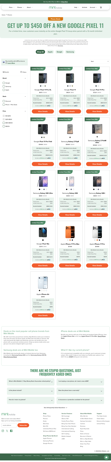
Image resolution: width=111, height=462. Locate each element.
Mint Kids (46, 423)
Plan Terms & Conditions (17, 455)
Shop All (40, 52)
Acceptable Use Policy (47, 455)
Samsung (70, 52)
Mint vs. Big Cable (85, 441)
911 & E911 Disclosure (77, 455)
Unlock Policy (101, 423)
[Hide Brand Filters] (25, 78)
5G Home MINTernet (49, 431)
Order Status (100, 418)
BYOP (71, 357)
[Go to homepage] (55, 7)
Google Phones (47, 443)
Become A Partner (85, 436)
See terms (60, 45)
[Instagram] (2, 430)
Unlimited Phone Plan (49, 429)
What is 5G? (65, 418)
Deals (44, 421)
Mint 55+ (45, 426)
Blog (81, 446)
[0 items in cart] (101, 7)
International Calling (68, 429)
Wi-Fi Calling (65, 434)
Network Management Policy (91, 455)
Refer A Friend (84, 434)
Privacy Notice (28, 455)
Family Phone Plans (67, 421)
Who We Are (84, 416)
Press (81, 431)
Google (59, 52)
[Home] (8, 415)
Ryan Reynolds (84, 429)
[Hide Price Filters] (25, 111)
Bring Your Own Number (69, 426)
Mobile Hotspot (66, 436)
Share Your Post (85, 444)
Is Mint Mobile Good (86, 418)
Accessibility (57, 455)
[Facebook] (11, 430)
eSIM (63, 439)
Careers (82, 423)
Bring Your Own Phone (68, 423)
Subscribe (23, 425)
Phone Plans (47, 416)
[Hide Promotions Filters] (25, 96)
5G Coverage (66, 416)
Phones (9, 15)
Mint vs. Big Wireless (86, 439)
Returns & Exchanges (103, 421)
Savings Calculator (85, 421)
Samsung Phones (48, 441)
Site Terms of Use (66, 455)
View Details (43, 111)
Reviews (82, 426)
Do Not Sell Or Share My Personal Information (55, 458)
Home (3, 15)
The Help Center (102, 416)
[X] (7, 430)
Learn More (11, 63)
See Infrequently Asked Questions (54, 408)
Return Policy (37, 455)
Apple (50, 52)
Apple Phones (47, 438)
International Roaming (68, 431)
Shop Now (64, 2)
